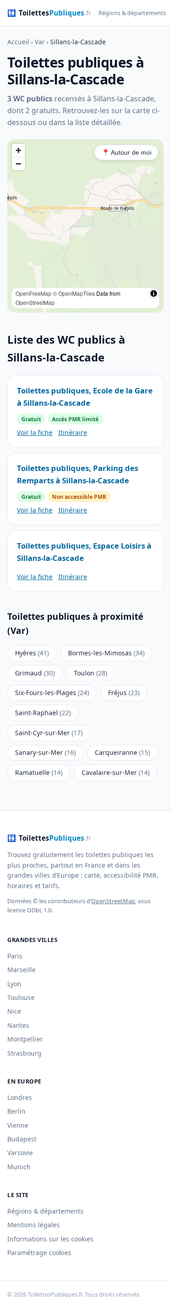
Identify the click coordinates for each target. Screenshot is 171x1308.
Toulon (90, 673)
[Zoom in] (18, 150)
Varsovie (20, 1152)
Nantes (18, 1025)
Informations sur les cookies (50, 1239)
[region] (85, 226)
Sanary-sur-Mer (45, 752)
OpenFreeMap (34, 293)
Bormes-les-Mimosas (106, 653)
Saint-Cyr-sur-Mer (49, 732)
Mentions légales (33, 1224)
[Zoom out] (18, 163)
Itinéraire (72, 432)
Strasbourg (24, 1053)
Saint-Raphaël (43, 712)
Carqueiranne (122, 752)
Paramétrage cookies (39, 1252)
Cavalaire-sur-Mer (116, 772)
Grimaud (35, 673)
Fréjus (124, 692)
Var (40, 41)
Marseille (21, 969)
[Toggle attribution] (153, 293)
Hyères (32, 653)
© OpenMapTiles (74, 293)
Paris (14, 956)
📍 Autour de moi (126, 152)
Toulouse (21, 997)
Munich (19, 1166)
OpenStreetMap (35, 302)
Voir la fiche (34, 432)
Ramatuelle (38, 772)
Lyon (14, 983)
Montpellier (25, 1039)
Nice (14, 1011)
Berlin (16, 1111)
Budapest (21, 1139)
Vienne (17, 1125)
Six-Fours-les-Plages (52, 692)
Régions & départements (132, 13)
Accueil (18, 41)
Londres (19, 1097)
